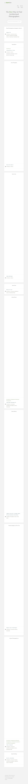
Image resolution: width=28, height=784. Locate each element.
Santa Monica (11, 514)
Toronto (13, 50)
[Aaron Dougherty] (14, 162)
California (7, 513)
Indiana (7, 744)
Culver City (11, 513)
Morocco (10, 50)
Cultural (16, 759)
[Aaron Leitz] (14, 273)
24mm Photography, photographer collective (14, 28)
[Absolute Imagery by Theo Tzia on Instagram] (14, 634)
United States (8, 402)
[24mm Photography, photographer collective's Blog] (14, 40)
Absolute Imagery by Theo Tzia (14, 525)
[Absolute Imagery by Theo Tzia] (14, 624)
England (7, 32)
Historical (7, 35)
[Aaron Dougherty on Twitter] (12, 170)
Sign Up (21, 5)
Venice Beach (16, 514)
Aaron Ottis (14, 285)
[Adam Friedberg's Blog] (14, 766)
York (10, 32)
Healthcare (16, 291)
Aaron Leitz (14, 174)
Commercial (12, 34)
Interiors (7, 36)
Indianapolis (11, 744)
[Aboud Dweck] (14, 396)
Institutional (16, 761)
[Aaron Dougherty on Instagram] (15, 170)
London (10, 627)
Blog (18, 5)
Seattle (7, 276)
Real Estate (11, 36)
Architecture (8, 34)
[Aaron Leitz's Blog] (14, 281)
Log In (22, 7)
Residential (15, 36)
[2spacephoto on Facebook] (12, 58)
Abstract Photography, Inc (14, 638)
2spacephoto (14, 44)
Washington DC (13, 402)
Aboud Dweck (14, 297)
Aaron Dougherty (14, 62)
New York (7, 758)
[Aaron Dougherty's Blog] (14, 170)
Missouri (12, 164)
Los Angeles (16, 513)
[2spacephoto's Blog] (14, 58)
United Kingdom (14, 627)
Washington (11, 276)
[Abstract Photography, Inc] (14, 737)
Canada (7, 50)
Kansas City (8, 164)
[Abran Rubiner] (14, 510)
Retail (18, 36)
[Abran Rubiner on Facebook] (14, 521)
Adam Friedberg (14, 753)
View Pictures (8, 48)
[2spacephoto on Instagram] (15, 58)
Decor (16, 34)
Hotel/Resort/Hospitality (13, 35)
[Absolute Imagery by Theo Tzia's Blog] (13, 634)
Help (18, 7)
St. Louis (10, 289)
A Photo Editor (10, 778)
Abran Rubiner (14, 411)
